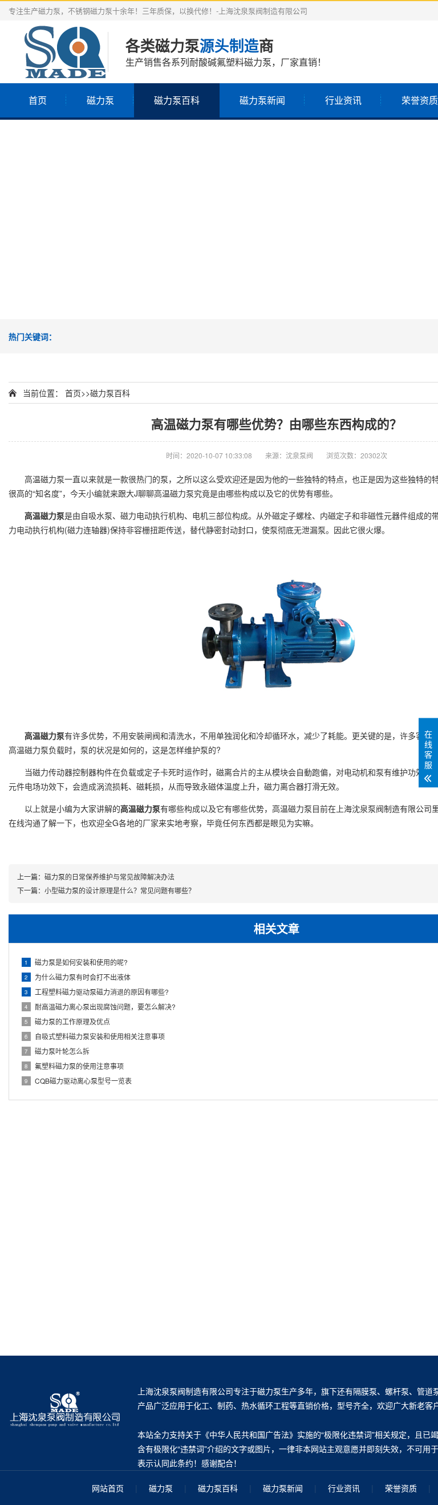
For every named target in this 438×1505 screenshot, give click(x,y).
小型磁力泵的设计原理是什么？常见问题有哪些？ (119, 890)
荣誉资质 (401, 1488)
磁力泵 (100, 100)
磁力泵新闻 (262, 100)
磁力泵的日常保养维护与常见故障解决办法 (109, 876)
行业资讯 (343, 100)
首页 (38, 100)
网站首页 (108, 1488)
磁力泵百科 (177, 100)
